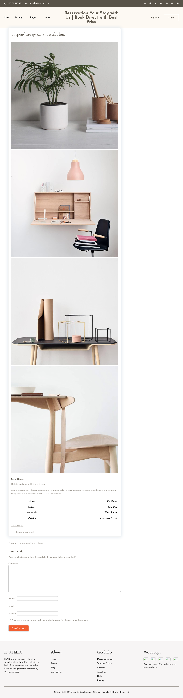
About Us (101, 672)
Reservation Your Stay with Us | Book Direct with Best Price (91, 17)
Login (171, 17)
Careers (101, 668)
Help (99, 676)
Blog (53, 668)
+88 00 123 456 (15, 3)
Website (12, 614)
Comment (14, 564)
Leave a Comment (25, 532)
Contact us (56, 672)
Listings (19, 17)
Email (11, 606)
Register (154, 17)
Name (12, 599)
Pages (33, 17)
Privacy (100, 680)
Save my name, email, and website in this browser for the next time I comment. (50, 620)
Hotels (47, 17)
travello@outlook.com (39, 3)
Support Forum (104, 663)
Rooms (54, 663)
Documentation (105, 659)
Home (7, 17)
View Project (17, 526)
